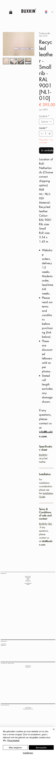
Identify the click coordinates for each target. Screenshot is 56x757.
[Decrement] (41, 133)
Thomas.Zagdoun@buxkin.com (28, 709)
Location (44, 116)
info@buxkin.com (3, 645)
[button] (10, 12)
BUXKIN (43, 454)
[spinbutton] (46, 133)
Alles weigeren (15, 747)
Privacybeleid (13, 740)
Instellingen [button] (28, 752)
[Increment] (50, 133)
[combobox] (46, 121)
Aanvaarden (41, 747)
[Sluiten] (52, 731)
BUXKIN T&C (45, 523)
